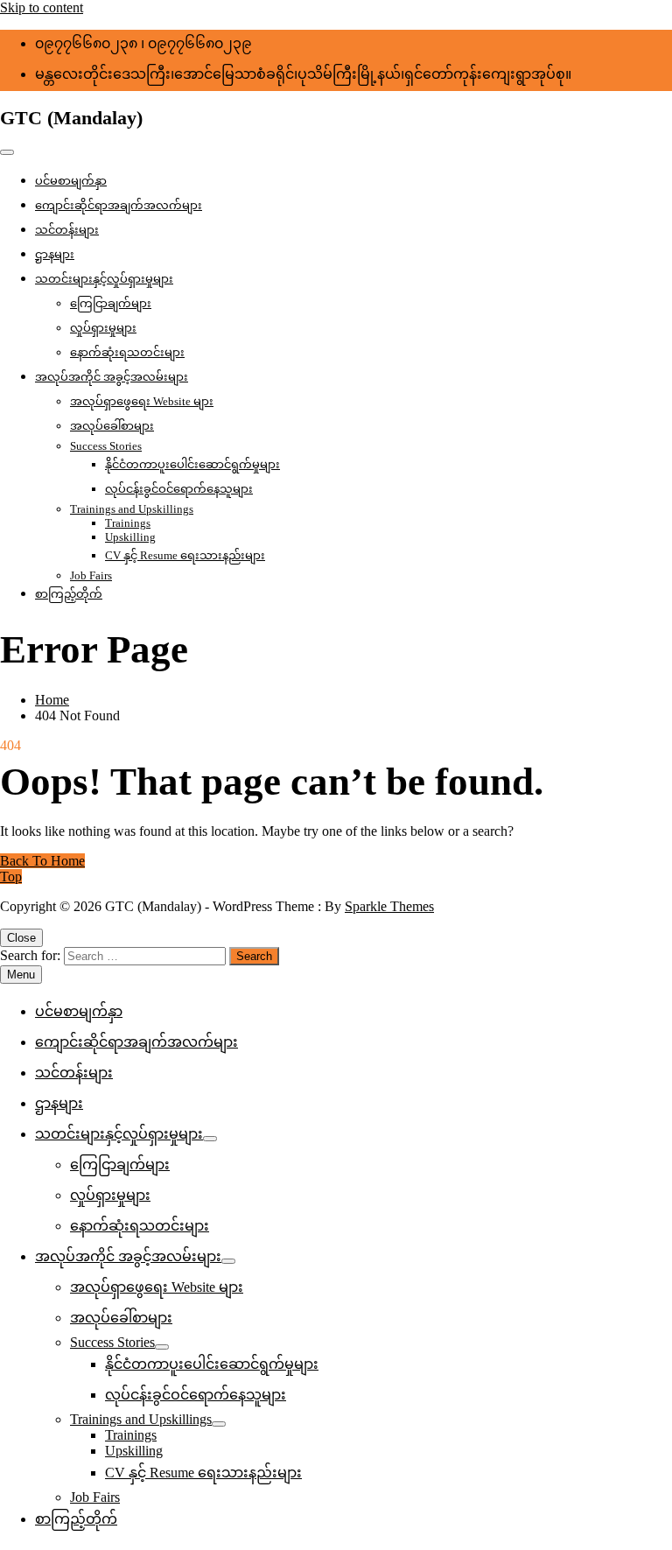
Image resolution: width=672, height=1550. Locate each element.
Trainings (127, 523)
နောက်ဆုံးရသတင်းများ (127, 352)
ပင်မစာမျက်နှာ (71, 180)
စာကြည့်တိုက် (68, 593)
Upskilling (130, 537)
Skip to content (41, 7)
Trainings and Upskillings (131, 508)
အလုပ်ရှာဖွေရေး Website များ (142, 401)
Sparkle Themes (389, 906)
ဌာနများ (54, 254)
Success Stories (106, 445)
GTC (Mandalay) (71, 118)
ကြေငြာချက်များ (110, 303)
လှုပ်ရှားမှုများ (103, 327)
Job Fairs (91, 575)
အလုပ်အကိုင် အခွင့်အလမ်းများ (111, 376)
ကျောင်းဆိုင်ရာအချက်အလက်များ (118, 205)
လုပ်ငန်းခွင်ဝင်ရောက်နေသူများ (179, 488)
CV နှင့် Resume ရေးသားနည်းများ (185, 555)
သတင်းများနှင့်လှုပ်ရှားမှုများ (104, 278)
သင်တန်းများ (67, 229)
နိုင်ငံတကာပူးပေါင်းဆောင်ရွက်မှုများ (192, 464)
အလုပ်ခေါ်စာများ (112, 425)
